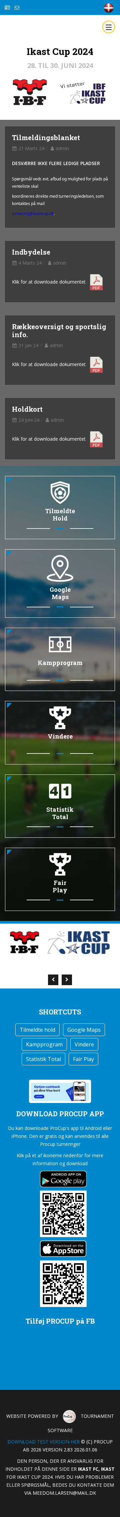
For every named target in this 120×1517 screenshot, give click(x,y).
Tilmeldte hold (37, 1029)
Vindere (84, 1044)
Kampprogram (44, 1044)
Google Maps (84, 1029)
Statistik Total (43, 1059)
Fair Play (83, 1059)
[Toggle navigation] (108, 27)
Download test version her (43, 1441)
